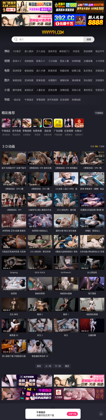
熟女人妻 (64, 60)
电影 (7, 70)
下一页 (58, 366)
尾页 (67, 366)
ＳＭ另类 (100, 60)
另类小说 (76, 90)
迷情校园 (64, 90)
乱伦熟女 (88, 70)
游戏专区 (52, 51)
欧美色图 (40, 80)
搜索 (89, 39)
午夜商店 (29, 99)
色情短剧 (76, 99)
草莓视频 (40, 99)
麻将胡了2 (64, 51)
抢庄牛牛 (100, 51)
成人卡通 (40, 70)
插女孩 (17, 99)
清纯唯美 (76, 80)
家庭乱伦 (29, 90)
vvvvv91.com (53, 32)
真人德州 (29, 51)
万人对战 (40, 51)
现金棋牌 (88, 51)
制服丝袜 (64, 70)
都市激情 (17, 90)
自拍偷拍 (29, 60)
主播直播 (88, 60)
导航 (7, 99)
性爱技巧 (100, 90)
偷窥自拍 (17, 80)
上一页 (48, 366)
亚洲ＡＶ (17, 60)
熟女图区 (88, 80)
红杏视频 (64, 99)
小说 (7, 90)
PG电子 (17, 51)
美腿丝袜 (64, 80)
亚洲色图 (29, 80)
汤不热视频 (52, 99)
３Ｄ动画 (52, 60)
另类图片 (100, 80)
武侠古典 (52, 90)
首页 (39, 366)
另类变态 (100, 70)
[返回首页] (101, 414)
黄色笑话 (88, 90)
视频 (7, 61)
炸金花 (76, 51)
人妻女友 (40, 90)
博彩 (7, 51)
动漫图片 (52, 80)
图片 (7, 80)
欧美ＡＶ (40, 60)
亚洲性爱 (17, 70)
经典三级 (76, 70)
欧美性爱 (52, 70)
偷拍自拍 (29, 70)
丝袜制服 (76, 60)
